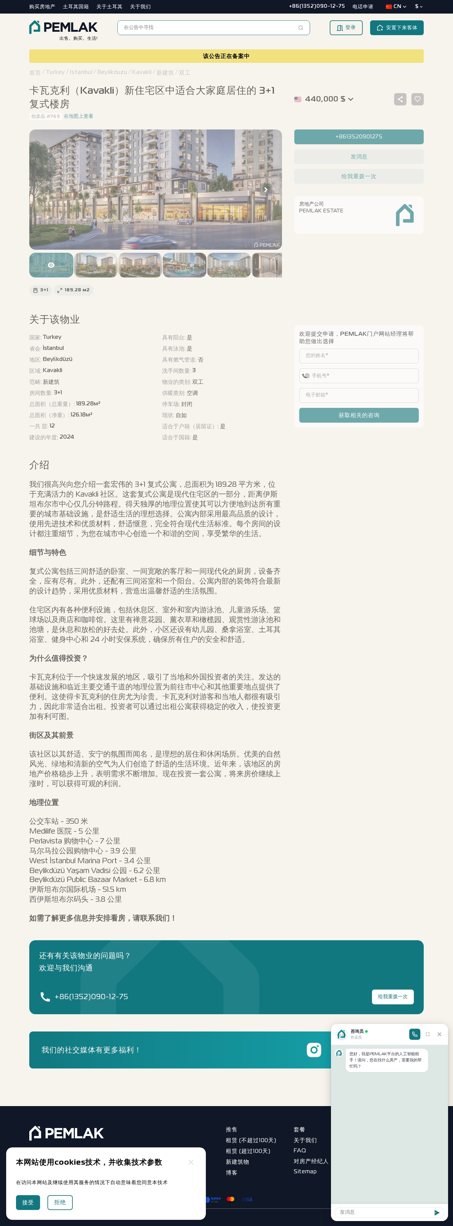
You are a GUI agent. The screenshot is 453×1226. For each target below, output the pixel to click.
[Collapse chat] (439, 1034)
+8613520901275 (359, 136)
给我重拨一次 (393, 997)
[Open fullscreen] (427, 1034)
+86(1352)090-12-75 (91, 997)
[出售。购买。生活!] (63, 27)
